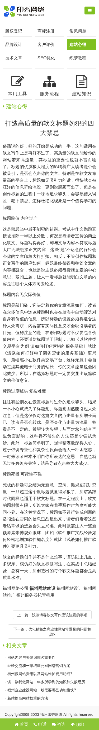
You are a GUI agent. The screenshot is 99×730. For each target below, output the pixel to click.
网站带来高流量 (18, 160)
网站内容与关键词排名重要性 (31, 657)
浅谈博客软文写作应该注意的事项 (59, 614)
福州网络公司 (16, 588)
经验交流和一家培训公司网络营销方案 (38, 665)
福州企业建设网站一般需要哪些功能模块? (41, 689)
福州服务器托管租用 (35, 595)
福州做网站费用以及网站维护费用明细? (39, 673)
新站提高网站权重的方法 (27, 698)
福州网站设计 (69, 588)
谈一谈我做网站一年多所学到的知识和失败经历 (46, 681)
